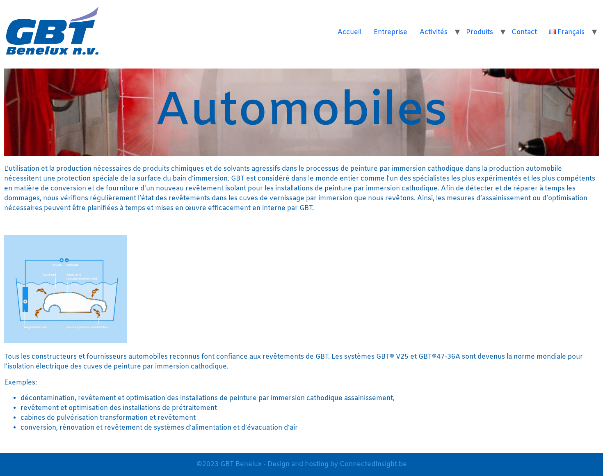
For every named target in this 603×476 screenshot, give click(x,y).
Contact (524, 32)
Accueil (349, 32)
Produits (479, 32)
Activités (434, 32)
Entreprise (390, 32)
